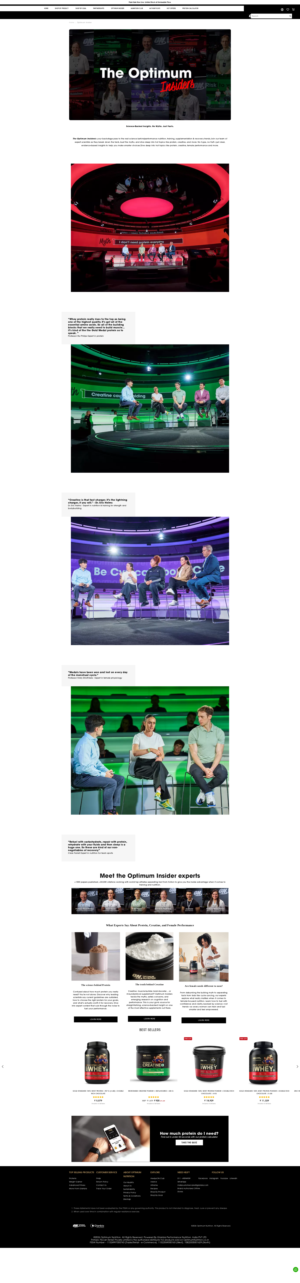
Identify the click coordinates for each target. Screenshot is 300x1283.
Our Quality (128, 1182)
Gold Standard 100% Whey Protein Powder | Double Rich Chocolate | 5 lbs (264, 1092)
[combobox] (271, 16)
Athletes (154, 1185)
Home (71, 22)
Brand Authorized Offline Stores (189, 1190)
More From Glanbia (78, 1188)
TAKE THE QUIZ (189, 1142)
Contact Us (101, 1185)
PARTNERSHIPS (98, 8)
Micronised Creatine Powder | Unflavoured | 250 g (151, 1091)
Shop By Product (62, 8)
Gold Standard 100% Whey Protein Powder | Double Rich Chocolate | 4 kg (209, 1092)
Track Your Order (104, 1188)
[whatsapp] (295, 1269)
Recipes (154, 1188)
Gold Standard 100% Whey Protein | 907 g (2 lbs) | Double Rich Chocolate (98, 1092)
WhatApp (182, 1182)
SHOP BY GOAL (80, 8)
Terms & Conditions (132, 1196)
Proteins (72, 1178)
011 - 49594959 (184, 1178)
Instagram (214, 1178)
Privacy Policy (129, 1192)
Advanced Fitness (77, 1185)
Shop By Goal (156, 1195)
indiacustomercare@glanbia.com (193, 1185)
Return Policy (102, 1182)
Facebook (203, 1178)
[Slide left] (2, 1066)
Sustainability (129, 1189)
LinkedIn (233, 1178)
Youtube (224, 1178)
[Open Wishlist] (287, 9)
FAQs (98, 1178)
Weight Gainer (75, 1182)
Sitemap (127, 1199)
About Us (127, 1186)
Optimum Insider (84, 22)
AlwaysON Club (157, 1178)
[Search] (289, 16)
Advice (153, 1182)
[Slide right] (297, 1066)
